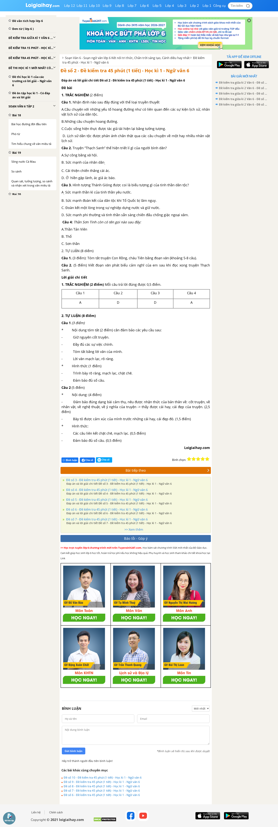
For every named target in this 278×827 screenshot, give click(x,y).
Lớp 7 (132, 5)
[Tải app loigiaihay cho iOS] (256, 64)
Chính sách (56, 812)
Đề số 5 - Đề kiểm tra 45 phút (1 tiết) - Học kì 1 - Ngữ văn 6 (106, 500)
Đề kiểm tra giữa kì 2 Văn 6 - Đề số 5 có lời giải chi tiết (243, 82)
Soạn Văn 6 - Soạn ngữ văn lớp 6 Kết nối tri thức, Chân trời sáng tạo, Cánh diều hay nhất (127, 58)
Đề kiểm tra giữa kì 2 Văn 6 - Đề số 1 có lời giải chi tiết (243, 104)
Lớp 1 (207, 5)
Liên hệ (36, 812)
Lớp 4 (169, 5)
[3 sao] (198, 459)
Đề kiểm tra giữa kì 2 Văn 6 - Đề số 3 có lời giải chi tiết (243, 93)
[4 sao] (202, 459)
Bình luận (71, 460)
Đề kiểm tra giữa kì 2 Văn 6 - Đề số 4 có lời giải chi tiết (243, 88)
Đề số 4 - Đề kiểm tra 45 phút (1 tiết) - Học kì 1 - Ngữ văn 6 (106, 490)
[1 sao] (189, 459)
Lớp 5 (157, 5)
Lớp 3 (182, 5)
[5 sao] (207, 459)
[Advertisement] (244, 167)
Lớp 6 (144, 5)
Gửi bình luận (73, 750)
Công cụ (219, 5)
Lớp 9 (107, 5)
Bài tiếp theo (136, 470)
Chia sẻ (89, 460)
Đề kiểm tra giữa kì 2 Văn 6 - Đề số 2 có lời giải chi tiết (243, 99)
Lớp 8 (119, 5)
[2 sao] (193, 459)
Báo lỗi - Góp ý (136, 538)
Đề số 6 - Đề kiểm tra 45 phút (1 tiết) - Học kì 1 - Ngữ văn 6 (106, 509)
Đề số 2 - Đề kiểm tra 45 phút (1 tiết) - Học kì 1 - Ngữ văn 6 (125, 70)
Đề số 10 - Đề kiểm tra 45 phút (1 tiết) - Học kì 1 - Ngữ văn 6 (103, 777)
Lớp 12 (69, 5)
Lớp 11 (82, 5)
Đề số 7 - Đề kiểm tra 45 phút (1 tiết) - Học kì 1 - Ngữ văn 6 (106, 519)
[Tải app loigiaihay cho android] (229, 64)
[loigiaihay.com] (43, 7)
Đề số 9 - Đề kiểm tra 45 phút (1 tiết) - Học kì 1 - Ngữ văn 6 (102, 782)
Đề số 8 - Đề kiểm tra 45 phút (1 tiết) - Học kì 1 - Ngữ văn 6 (102, 786)
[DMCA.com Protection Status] (104, 821)
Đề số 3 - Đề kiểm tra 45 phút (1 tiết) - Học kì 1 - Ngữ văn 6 (106, 480)
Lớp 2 (194, 5)
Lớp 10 (94, 5)
